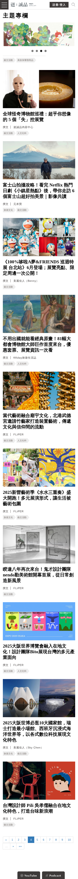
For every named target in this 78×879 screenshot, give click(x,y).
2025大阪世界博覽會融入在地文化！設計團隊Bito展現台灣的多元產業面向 (39, 652)
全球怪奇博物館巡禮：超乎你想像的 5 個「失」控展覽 (37, 116)
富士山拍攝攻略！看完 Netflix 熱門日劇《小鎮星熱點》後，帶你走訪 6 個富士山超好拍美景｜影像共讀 (38, 191)
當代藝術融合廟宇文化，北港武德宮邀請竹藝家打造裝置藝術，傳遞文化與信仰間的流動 (37, 421)
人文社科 (22, 133)
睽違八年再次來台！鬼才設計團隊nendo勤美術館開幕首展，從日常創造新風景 (38, 575)
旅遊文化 (8, 210)
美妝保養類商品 (25, 60)
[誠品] (23, 4)
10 (69, 839)
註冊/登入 (59, 4)
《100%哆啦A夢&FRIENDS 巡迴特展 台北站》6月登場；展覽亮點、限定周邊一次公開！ (38, 267)
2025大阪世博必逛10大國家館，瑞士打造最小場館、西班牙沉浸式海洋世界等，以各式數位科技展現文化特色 (37, 731)
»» (20, 846)
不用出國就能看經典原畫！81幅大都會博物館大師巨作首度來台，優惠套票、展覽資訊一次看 (37, 344)
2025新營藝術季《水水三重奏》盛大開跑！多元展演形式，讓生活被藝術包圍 (37, 498)
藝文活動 (8, 60)
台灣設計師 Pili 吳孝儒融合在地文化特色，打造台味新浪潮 (37, 808)
